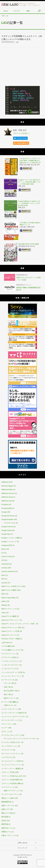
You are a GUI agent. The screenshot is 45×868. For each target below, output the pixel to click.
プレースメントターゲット (11, 753)
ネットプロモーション (9, 746)
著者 (28, 11)
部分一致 (7, 694)
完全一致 (7, 687)
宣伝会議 (4, 817)
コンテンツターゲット (9, 709)
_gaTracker (5, 642)
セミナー (4, 728)
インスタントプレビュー (10, 661)
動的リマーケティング (12, 791)
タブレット (5, 731)
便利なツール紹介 (7, 798)
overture (4, 568)
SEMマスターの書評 (8, 590)
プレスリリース (7, 750)
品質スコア (5, 809)
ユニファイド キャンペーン (11, 765)
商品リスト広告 (7, 813)
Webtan (4, 605)
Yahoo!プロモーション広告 (11, 627)
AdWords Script (7, 497)
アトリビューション (8, 654)
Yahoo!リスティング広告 (10, 631)
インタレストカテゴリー (10, 665)
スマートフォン (7, 724)
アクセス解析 (6, 646)
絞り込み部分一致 (10, 691)
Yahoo (3, 612)
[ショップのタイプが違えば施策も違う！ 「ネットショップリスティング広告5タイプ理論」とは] (22, 348)
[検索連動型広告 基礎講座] (22, 468)
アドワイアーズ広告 (8, 657)
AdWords (4, 482)
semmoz (4, 583)
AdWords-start (6, 501)
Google (4, 512)
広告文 (3, 820)
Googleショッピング (8, 541)
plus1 (3, 575)
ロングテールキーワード (10, 794)
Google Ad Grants (7, 516)
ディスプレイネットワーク (11, 735)
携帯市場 (4, 824)
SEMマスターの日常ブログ (11, 586)
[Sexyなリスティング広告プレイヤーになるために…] (22, 317)
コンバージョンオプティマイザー (13, 716)
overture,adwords (7, 571)
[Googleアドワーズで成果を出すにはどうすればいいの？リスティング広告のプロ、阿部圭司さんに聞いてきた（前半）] (22, 437)
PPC (3, 579)
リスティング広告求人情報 (11, 783)
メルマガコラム (7, 757)
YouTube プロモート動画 (10, 639)
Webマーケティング (8, 609)
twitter (3, 601)
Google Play (5, 534)
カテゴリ (17, 11)
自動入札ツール (7, 828)
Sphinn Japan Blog (8, 598)
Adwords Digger (7, 486)
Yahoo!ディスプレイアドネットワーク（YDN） (18, 624)
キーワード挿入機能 (8, 702)
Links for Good (6, 556)
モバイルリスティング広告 (11, 761)
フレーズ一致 (9, 683)
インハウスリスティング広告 (11, 672)
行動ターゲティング (8, 835)
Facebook (5, 504)
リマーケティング (7, 787)
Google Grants (6, 530)
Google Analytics (7, 519)
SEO (3, 594)
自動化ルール (6, 832)
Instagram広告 (6, 545)
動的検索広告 (6, 802)
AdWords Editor (7, 489)
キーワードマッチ (7, 680)
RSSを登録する (22, 143)
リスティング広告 (7, 772)
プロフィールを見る (20, 133)
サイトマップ (22, 848)
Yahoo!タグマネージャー (10, 620)
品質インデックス (7, 805)
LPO (3, 560)
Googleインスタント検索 (10, 538)
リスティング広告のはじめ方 (11, 776)
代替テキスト (9, 705)
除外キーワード (9, 698)
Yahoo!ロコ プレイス (9, 635)
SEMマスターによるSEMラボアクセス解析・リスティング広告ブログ (29, 4)
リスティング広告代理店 (10, 780)
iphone (3, 549)
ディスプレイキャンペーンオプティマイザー (20, 739)
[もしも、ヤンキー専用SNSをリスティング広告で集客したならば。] (22, 411)
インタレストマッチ (8, 668)
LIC (17, 42)
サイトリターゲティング (10, 720)
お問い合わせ (22, 843)
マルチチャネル (9, 523)
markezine (5, 564)
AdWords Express (7, 493)
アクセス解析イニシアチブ (11, 650)
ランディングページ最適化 (11, 768)
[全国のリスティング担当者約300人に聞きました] (22, 384)
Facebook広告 (6, 508)
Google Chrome (7, 526)
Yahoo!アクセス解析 (8, 616)
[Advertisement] (22, 68)
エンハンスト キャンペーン (11, 676)
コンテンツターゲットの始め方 (12, 713)
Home (5, 11)
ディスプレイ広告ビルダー (11, 742)
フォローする (22, 138)
